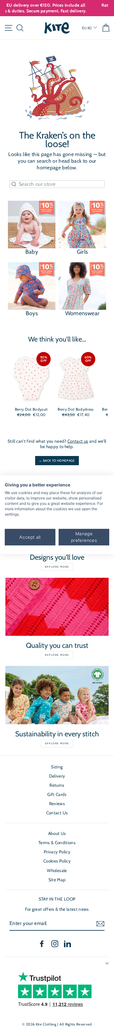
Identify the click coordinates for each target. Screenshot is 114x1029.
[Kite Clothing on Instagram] (54, 943)
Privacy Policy (57, 851)
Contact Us (57, 812)
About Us (57, 833)
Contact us (77, 441)
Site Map (57, 879)
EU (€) (87, 28)
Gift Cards (56, 794)
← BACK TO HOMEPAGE (57, 461)
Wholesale (57, 870)
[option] (58, 5)
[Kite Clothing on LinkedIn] (67, 943)
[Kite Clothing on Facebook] (41, 943)
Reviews (57, 803)
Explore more (57, 566)
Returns (56, 785)
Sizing (57, 766)
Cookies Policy (57, 860)
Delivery (57, 775)
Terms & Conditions (57, 842)
